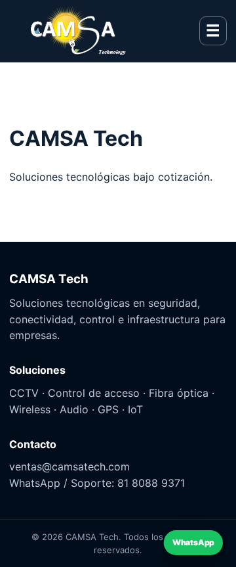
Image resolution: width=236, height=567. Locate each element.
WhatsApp (193, 543)
